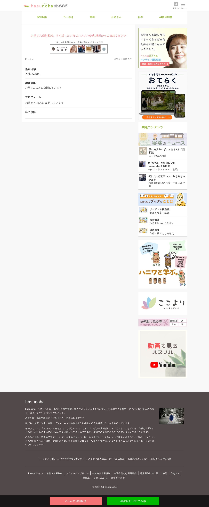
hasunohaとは (35, 473)
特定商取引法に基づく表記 (153, 473)
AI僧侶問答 (165, 17)
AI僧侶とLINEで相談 (133, 501)
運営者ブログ (118, 478)
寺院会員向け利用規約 (125, 473)
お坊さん (116, 17)
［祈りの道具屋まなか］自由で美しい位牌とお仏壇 (78, 42)
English (175, 473)
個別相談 (42, 17)
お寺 (140, 17)
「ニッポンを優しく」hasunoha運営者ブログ (61, 458)
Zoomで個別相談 (75, 501)
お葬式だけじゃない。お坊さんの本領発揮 (149, 458)
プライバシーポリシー (77, 473)
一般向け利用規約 (101, 473)
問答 (92, 17)
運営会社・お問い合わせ (95, 478)
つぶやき (68, 17)
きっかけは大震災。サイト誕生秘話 (106, 458)
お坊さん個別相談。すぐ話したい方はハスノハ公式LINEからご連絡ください (78, 35)
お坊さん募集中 (55, 473)
